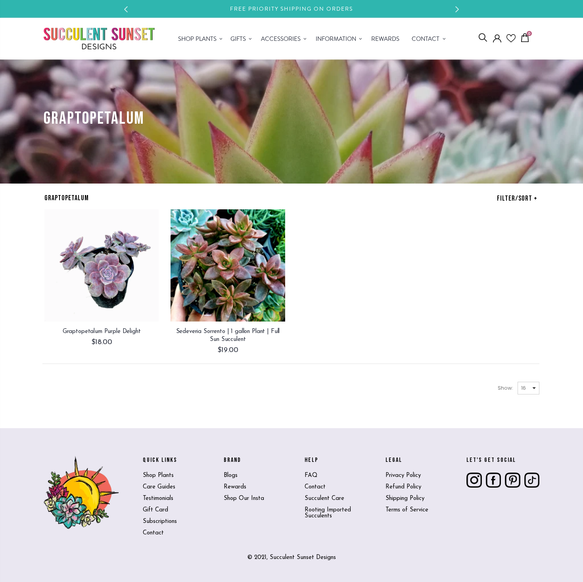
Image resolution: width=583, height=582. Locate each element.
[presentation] (126, 9)
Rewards (235, 487)
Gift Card (155, 510)
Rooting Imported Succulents (328, 513)
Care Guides (159, 487)
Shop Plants (158, 476)
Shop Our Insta (244, 499)
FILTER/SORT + (517, 198)
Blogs (231, 476)
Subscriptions (160, 522)
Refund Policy (403, 487)
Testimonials (158, 499)
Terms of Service (406, 510)
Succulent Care (324, 499)
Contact (153, 533)
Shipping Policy (404, 499)
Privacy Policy (403, 476)
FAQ (311, 476)
